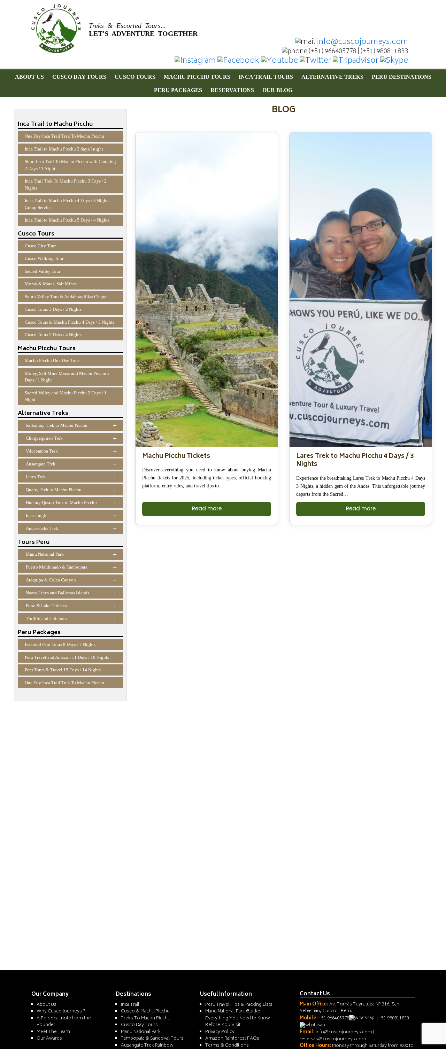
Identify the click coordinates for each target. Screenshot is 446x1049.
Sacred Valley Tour (42, 271)
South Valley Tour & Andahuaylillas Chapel (66, 296)
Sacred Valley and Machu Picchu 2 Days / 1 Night (66, 396)
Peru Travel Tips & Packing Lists (238, 1005)
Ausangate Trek (71, 464)
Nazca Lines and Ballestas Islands (71, 593)
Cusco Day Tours (79, 77)
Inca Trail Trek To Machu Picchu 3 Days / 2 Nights (66, 184)
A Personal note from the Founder (64, 1022)
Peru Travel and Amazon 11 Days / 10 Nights (67, 657)
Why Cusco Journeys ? (61, 1012)
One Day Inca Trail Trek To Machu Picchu (64, 136)
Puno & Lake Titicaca (71, 606)
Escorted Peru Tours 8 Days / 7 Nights (60, 644)
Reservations (232, 90)
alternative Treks (332, 77)
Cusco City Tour (40, 245)
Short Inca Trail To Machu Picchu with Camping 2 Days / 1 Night (70, 165)
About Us (29, 77)
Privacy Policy (219, 1032)
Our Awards (49, 1039)
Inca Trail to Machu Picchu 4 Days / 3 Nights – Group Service (69, 204)
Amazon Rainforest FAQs (232, 1039)
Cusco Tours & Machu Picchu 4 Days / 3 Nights (69, 322)
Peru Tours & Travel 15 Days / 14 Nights (63, 669)
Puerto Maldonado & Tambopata (71, 567)
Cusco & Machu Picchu (145, 1012)
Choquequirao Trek (71, 438)
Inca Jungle (71, 515)
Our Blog (277, 90)
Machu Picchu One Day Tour (52, 360)
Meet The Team (53, 1032)
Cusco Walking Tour (44, 258)
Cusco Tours (135, 77)
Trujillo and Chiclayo (71, 619)
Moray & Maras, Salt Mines (51, 283)
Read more (207, 508)
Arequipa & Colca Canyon (71, 580)
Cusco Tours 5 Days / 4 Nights (53, 334)
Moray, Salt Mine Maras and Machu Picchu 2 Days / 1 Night (67, 377)
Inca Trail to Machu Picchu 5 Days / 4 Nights (67, 220)
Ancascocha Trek (71, 528)
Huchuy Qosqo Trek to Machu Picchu (71, 503)
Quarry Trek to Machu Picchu (71, 490)
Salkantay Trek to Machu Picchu (71, 425)
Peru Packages (178, 90)
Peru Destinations (401, 77)
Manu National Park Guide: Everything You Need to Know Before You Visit (237, 1018)
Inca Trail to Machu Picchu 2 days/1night (64, 149)
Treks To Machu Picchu (145, 1019)
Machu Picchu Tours (197, 77)
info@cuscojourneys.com (362, 42)
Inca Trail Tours (266, 77)
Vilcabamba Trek (71, 451)
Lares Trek (71, 477)
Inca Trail (130, 1005)
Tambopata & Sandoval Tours (152, 1039)
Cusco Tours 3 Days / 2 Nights (53, 309)
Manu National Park (71, 554)
